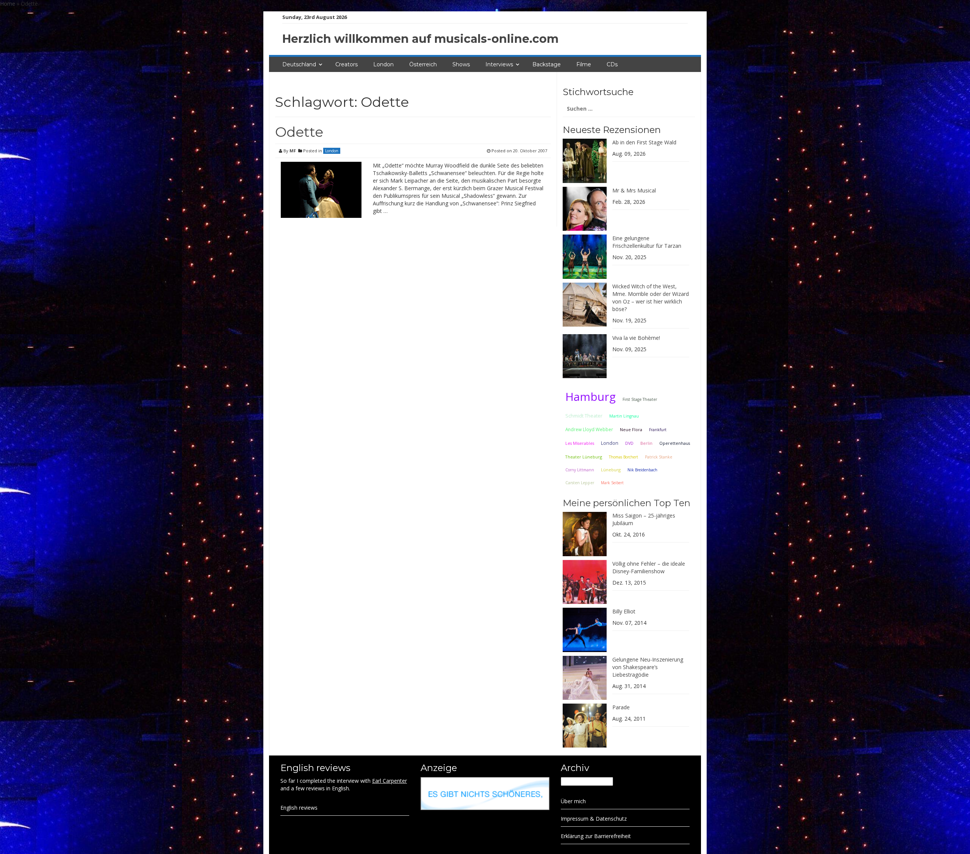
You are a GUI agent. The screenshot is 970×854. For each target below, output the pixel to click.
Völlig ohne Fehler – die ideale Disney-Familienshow (648, 567)
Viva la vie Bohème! (636, 337)
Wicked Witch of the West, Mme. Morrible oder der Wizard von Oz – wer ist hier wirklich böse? (650, 298)
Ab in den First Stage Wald (644, 142)
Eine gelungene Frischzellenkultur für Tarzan (646, 242)
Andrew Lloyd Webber (589, 429)
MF (292, 150)
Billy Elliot (623, 611)
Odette (299, 132)
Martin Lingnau (624, 416)
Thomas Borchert (623, 457)
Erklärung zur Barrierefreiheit (596, 836)
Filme (583, 64)
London (383, 64)
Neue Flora (631, 429)
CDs (612, 64)
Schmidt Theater (583, 415)
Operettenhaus (674, 443)
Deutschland (299, 64)
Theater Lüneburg (583, 457)
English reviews (299, 807)
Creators (346, 64)
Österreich (423, 64)
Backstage (546, 64)
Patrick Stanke (658, 457)
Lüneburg (611, 469)
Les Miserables (579, 443)
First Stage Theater (640, 399)
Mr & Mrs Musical (634, 190)
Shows (461, 64)
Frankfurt (657, 429)
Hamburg (590, 396)
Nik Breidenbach (642, 469)
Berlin (646, 443)
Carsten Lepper (579, 482)
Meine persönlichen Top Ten (626, 502)
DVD (629, 443)
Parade (621, 707)
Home (7, 3)
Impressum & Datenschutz (594, 818)
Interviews (499, 64)
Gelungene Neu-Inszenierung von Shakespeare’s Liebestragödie (647, 667)
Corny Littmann (579, 469)
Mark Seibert (612, 482)
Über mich (573, 801)
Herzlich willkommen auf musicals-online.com (420, 39)
